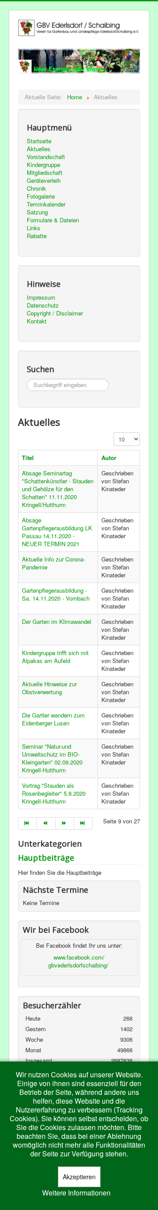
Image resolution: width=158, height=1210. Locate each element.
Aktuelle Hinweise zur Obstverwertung (49, 688)
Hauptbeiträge (46, 857)
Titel (28, 457)
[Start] (27, 823)
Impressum (41, 297)
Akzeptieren (79, 1176)
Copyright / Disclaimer (55, 313)
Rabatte (37, 236)
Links (33, 228)
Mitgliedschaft (44, 173)
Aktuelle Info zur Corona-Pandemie (53, 563)
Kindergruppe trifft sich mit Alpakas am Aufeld (55, 656)
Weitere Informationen (76, 1193)
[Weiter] (65, 823)
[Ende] (83, 823)
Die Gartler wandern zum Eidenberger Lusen (53, 719)
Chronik (36, 188)
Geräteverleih (44, 181)
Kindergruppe (43, 165)
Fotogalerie (41, 196)
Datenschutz (43, 305)
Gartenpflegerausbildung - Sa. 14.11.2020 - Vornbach (56, 594)
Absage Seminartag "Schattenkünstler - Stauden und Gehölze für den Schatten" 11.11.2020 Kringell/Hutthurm (57, 489)
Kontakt (37, 321)
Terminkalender (46, 204)
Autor (108, 457)
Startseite (39, 141)
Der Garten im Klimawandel (56, 621)
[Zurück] (46, 823)
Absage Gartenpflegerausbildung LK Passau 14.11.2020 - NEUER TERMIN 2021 (57, 532)
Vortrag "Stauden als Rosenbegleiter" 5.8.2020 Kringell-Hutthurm (54, 793)
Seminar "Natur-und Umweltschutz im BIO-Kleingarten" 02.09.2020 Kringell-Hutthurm (52, 758)
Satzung (37, 212)
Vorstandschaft (46, 157)
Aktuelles (38, 149)
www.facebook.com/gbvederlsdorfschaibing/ (78, 961)
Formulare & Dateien (53, 220)
